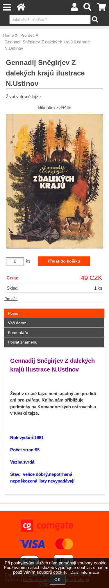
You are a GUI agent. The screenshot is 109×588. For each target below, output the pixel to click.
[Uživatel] (74, 8)
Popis (13, 313)
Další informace (84, 572)
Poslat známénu (22, 342)
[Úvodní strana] (21, 8)
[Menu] (7, 7)
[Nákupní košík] (101, 8)
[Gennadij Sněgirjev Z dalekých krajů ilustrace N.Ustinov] (54, 181)
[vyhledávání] (87, 8)
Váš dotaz (17, 323)
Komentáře (18, 332)
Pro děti (10, 299)
